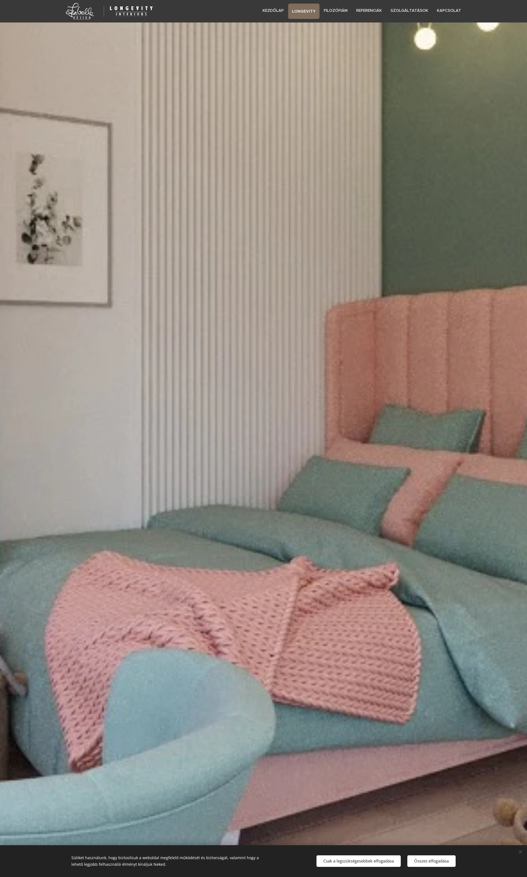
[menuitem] (274, 10)
